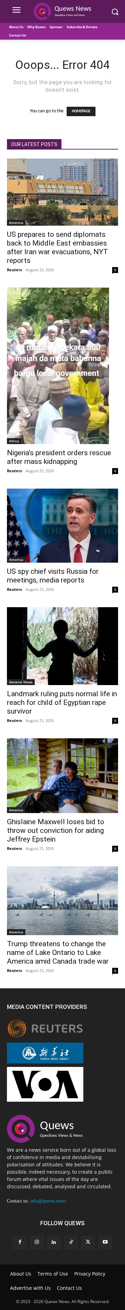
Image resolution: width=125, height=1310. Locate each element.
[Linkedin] (54, 1242)
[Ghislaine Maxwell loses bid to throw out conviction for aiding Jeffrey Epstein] (62, 775)
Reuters (14, 269)
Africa (14, 441)
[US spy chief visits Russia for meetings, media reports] (62, 526)
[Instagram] (37, 1242)
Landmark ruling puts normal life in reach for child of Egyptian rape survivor (62, 702)
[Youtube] (105, 1242)
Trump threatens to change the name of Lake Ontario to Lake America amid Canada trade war (58, 952)
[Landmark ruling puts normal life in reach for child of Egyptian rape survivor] (62, 646)
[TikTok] (71, 1242)
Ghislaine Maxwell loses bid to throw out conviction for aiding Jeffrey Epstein (55, 830)
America (16, 222)
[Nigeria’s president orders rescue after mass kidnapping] (62, 366)
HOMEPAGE (81, 111)
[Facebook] (19, 1242)
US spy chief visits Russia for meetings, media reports (53, 575)
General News (21, 682)
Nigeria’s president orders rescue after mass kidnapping (59, 457)
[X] (88, 1242)
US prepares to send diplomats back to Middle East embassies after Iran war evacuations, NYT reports (57, 247)
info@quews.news (48, 1201)
